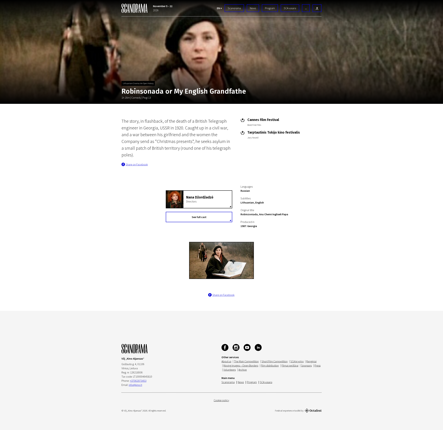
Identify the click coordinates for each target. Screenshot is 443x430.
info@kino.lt (135, 385)
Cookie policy (221, 400)
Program (270, 8)
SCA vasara (290, 8)
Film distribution (270, 365)
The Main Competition (246, 361)
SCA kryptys (297, 361)
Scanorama (234, 8)
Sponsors (306, 365)
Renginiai (311, 361)
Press (317, 365)
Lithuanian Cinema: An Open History (138, 83)
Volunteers (229, 369)
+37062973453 (138, 380)
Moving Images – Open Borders (240, 365)
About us (226, 361)
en (218, 8)
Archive (242, 369)
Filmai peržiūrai (290, 365)
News (253, 8)
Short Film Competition (274, 361)
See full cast (199, 217)
